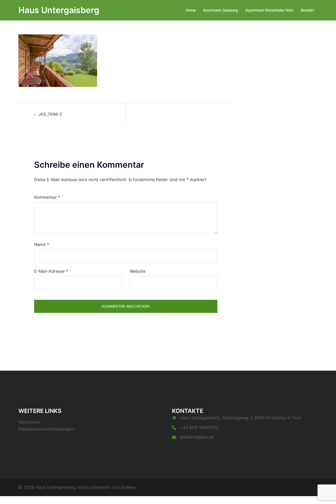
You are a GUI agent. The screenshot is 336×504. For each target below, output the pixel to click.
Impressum (29, 421)
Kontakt (307, 10)
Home (191, 10)
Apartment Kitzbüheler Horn (269, 10)
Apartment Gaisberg (220, 10)
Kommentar (47, 197)
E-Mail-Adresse (51, 271)
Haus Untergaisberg (58, 10)
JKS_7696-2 (50, 114)
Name (41, 244)
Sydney (128, 487)
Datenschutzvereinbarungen (46, 429)
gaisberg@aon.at (197, 436)
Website (137, 271)
